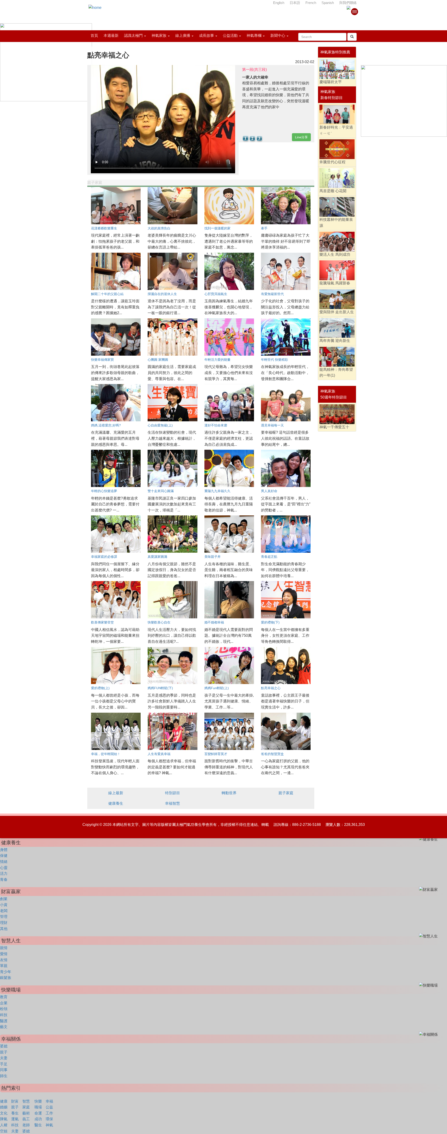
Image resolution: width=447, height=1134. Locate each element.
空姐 (3, 1131)
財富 (15, 1101)
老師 (26, 1125)
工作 (49, 1113)
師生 (3, 1076)
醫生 (38, 1125)
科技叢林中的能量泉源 (336, 223)
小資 (3, 905)
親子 (3, 1052)
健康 (3, 1101)
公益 (49, 1107)
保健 (3, 856)
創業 (3, 899)
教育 (3, 997)
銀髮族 (5, 978)
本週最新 (111, 35)
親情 (3, 948)
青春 (3, 880)
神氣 (49, 1125)
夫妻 (3, 1058)
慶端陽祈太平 (330, 82)
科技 (3, 1015)
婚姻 (3, 1107)
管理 (3, 917)
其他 (3, 929)
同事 (3, 1070)
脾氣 (3, 1119)
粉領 (3, 1009)
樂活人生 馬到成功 (334, 254)
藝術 (26, 1113)
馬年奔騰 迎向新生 (334, 341)
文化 (3, 1113)
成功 (38, 1119)
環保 (49, 1119)
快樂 (38, 1101)
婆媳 (3, 1046)
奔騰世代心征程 (332, 162)
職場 (38, 1107)
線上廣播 (182, 35)
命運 (38, 1113)
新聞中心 (277, 35)
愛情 (3, 954)
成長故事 (206, 35)
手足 (3, 1064)
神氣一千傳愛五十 (334, 427)
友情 (3, 960)
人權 (3, 1125)
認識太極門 (133, 35)
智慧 (26, 1101)
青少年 (5, 972)
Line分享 (301, 137)
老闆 (3, 911)
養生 (15, 1113)
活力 (3, 873)
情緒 (3, 862)
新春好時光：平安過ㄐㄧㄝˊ (336, 130)
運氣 (15, 1119)
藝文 (3, 1027)
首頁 (94, 35)
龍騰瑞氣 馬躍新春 (334, 283)
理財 (3, 923)
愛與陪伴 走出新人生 (336, 312)
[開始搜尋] (352, 37)
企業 (3, 1003)
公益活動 (230, 35)
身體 (3, 850)
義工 (26, 1119)
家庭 (26, 1107)
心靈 (3, 868)
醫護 (3, 1021)
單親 (3, 966)
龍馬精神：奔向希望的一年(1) (336, 373)
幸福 (49, 1101)
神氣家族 (159, 35)
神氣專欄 (254, 35)
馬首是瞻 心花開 (332, 191)
